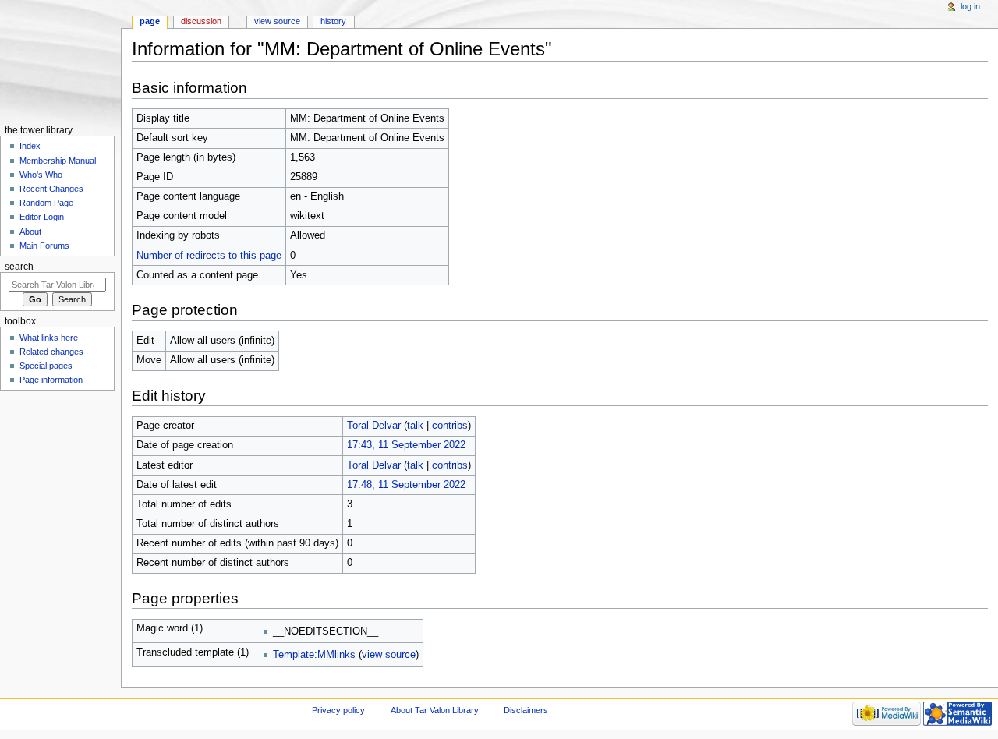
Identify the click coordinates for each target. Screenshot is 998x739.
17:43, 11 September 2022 (406, 445)
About (30, 231)
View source (277, 21)
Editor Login (41, 216)
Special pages (46, 365)
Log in (970, 6)
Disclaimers (526, 710)
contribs (450, 425)
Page (150, 21)
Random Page (46, 202)
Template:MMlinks (314, 654)
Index (30, 145)
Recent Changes (51, 188)
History (333, 21)
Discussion (201, 21)
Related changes (51, 351)
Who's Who (40, 174)
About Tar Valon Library (435, 710)
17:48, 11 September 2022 (406, 484)
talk (415, 425)
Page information (51, 379)
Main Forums (44, 245)
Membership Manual (57, 160)
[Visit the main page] (60, 60)
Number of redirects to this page (208, 255)
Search (19, 266)
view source (389, 654)
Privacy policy (338, 710)
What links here (48, 337)
